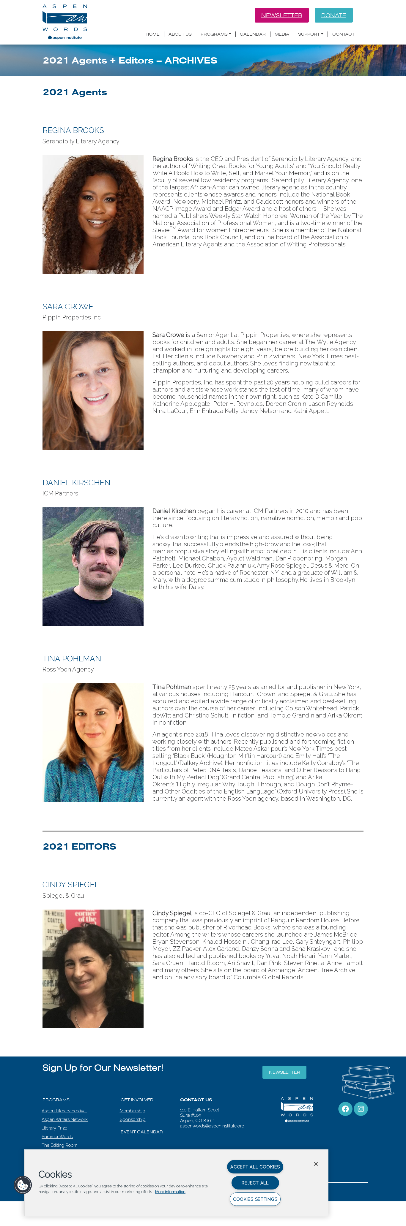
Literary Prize (54, 1128)
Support (309, 34)
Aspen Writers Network (65, 1119)
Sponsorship (133, 1119)
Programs (214, 34)
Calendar (253, 34)
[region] (176, 1183)
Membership (132, 1110)
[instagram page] (361, 1108)
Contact (343, 34)
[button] (22, 1185)
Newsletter (281, 15)
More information (170, 1191)
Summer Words (57, 1136)
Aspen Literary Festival (64, 1110)
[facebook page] (345, 1108)
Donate (333, 15)
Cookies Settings (255, 1199)
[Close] (315, 1163)
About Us (180, 34)
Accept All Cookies (255, 1166)
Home (153, 34)
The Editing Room (60, 1145)
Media (282, 34)
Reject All (255, 1182)
